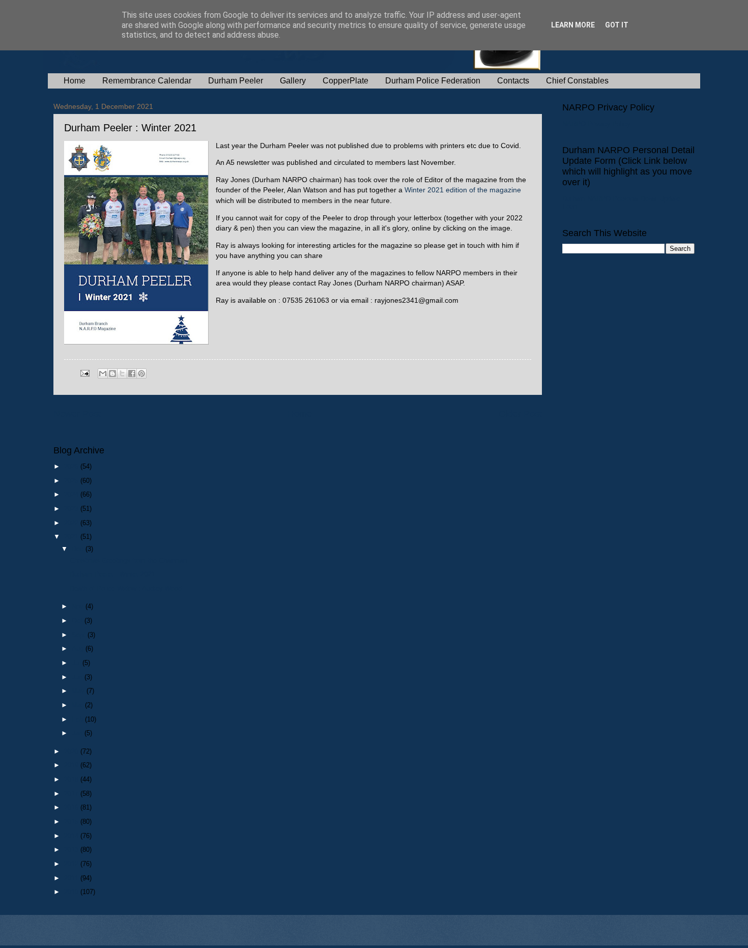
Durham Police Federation (432, 80)
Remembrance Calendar (146, 80)
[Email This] (103, 373)
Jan (78, 733)
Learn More (573, 25)
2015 (72, 821)
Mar (78, 705)
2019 (72, 765)
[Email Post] (84, 373)
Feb (78, 719)
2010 (72, 892)
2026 (72, 466)
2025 (72, 480)
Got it (616, 25)
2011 (72, 878)
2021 (72, 536)
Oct (78, 620)
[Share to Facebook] (132, 373)
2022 (72, 523)
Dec (78, 549)
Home (74, 80)
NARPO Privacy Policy (596, 124)
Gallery (293, 80)
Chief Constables (577, 80)
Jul (77, 663)
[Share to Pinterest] (141, 373)
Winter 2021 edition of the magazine (463, 190)
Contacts (513, 80)
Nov (78, 606)
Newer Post (77, 414)
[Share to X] (122, 373)
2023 (72, 508)
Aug (78, 648)
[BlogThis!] (112, 373)
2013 (72, 849)
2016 (72, 807)
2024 (72, 494)
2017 (72, 793)
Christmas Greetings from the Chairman (128, 560)
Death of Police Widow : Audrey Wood (126, 588)
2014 (72, 836)
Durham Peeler (235, 80)
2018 (72, 779)
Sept (80, 635)
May (79, 691)
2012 (72, 864)
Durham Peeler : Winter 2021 (112, 574)
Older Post (520, 414)
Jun (78, 677)
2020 (72, 751)
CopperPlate (345, 80)
